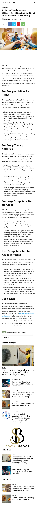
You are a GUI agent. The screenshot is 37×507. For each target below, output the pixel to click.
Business (5, 7)
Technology (16, 379)
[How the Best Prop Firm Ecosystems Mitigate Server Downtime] (6, 383)
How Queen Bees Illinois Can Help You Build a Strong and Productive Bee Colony (23, 395)
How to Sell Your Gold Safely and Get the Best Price (23, 404)
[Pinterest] (18, 24)
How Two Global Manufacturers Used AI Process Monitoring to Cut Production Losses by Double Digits (22, 418)
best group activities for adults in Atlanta (16, 332)
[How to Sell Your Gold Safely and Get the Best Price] (6, 404)
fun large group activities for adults (24, 334)
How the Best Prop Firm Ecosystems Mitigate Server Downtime (22, 384)
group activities (6, 337)
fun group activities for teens (9, 334)
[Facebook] (10, 24)
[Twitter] (14, 24)
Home (4, 367)
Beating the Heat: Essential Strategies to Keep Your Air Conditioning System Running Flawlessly (18, 372)
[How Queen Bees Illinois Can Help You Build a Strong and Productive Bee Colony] (6, 394)
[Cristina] (3, 19)
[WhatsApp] (23, 24)
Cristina (8, 19)
